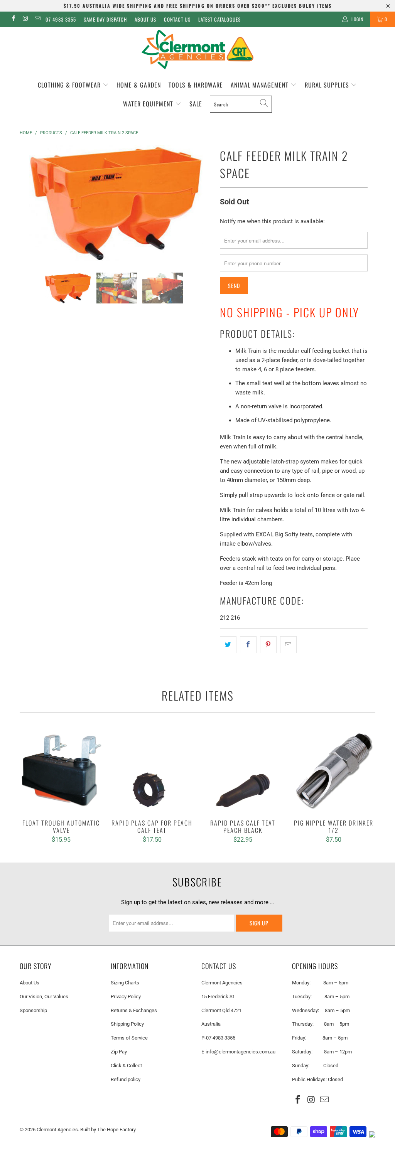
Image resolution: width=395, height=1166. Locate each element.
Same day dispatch (105, 19)
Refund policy (125, 1079)
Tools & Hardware (196, 84)
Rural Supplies (328, 84)
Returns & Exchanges (134, 1010)
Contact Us (177, 19)
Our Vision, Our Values (44, 996)
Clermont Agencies (57, 1129)
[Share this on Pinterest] (268, 644)
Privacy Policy (126, 996)
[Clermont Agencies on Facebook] (13, 19)
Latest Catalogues (219, 19)
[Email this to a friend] (288, 644)
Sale (195, 103)
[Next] (202, 203)
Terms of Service (129, 1038)
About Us (145, 19)
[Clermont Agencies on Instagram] (25, 19)
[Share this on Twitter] (228, 644)
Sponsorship (33, 1010)
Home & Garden (138, 84)
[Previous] (30, 203)
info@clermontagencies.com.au (240, 1052)
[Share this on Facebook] (248, 644)
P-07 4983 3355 (218, 1038)
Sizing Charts (125, 983)
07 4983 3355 (61, 19)
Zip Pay (119, 1052)
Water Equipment (149, 103)
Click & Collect (126, 1065)
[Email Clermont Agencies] (37, 19)
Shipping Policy (127, 1024)
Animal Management (260, 84)
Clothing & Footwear (70, 84)
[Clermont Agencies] (197, 49)
